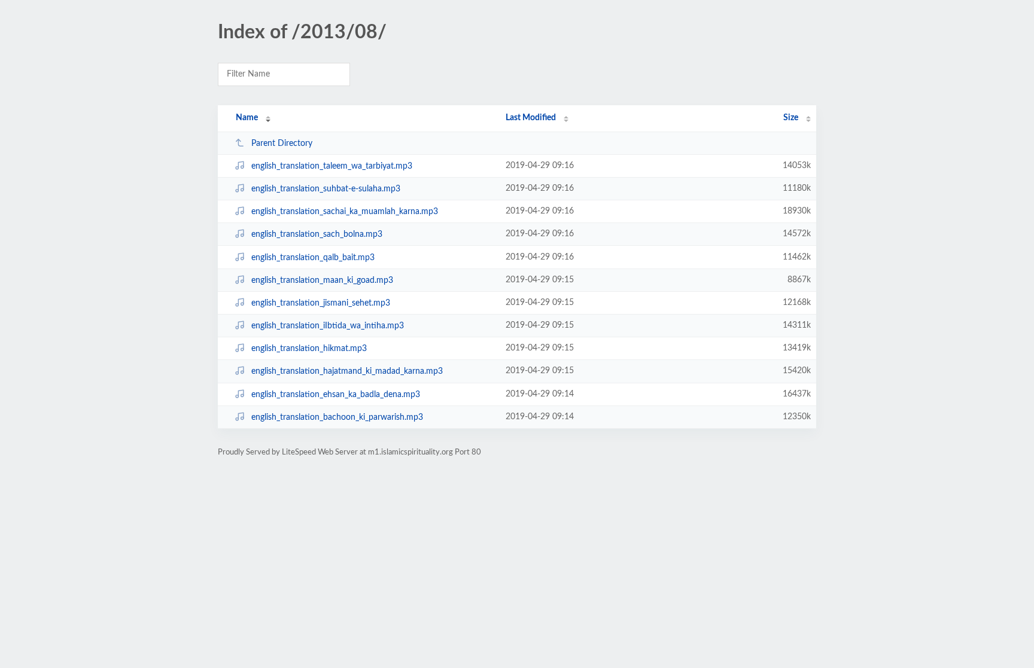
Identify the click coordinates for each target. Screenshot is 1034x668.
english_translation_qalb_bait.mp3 (313, 258)
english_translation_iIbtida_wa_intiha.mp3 (327, 326)
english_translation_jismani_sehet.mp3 (320, 303)
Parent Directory (281, 143)
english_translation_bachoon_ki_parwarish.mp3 (337, 417)
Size (790, 118)
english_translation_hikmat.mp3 (309, 348)
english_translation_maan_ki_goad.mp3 (322, 280)
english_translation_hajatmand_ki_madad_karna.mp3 (347, 371)
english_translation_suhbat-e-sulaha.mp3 (325, 189)
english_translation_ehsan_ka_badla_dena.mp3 (335, 395)
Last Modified (531, 118)
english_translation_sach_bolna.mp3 (316, 234)
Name (247, 118)
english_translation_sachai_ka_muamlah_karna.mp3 (344, 212)
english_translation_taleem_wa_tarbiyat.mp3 (331, 166)
